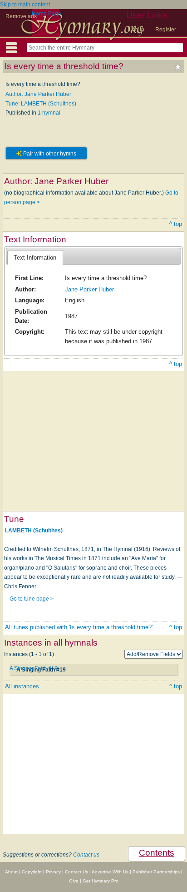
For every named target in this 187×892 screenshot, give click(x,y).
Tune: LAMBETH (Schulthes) (40, 103)
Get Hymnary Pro (100, 880)
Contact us (86, 855)
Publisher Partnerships (156, 871)
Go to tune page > (32, 599)
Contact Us (76, 871)
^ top (175, 223)
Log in (136, 29)
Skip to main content (25, 4)
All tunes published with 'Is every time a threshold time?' (79, 627)
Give (74, 880)
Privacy (53, 871)
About (11, 871)
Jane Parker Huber (89, 289)
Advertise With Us (110, 871)
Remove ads (21, 16)
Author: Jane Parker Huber (38, 94)
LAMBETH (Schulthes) (34, 530)
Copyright (32, 871)
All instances (22, 686)
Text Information (35, 257)
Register (165, 29)
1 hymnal (49, 113)
